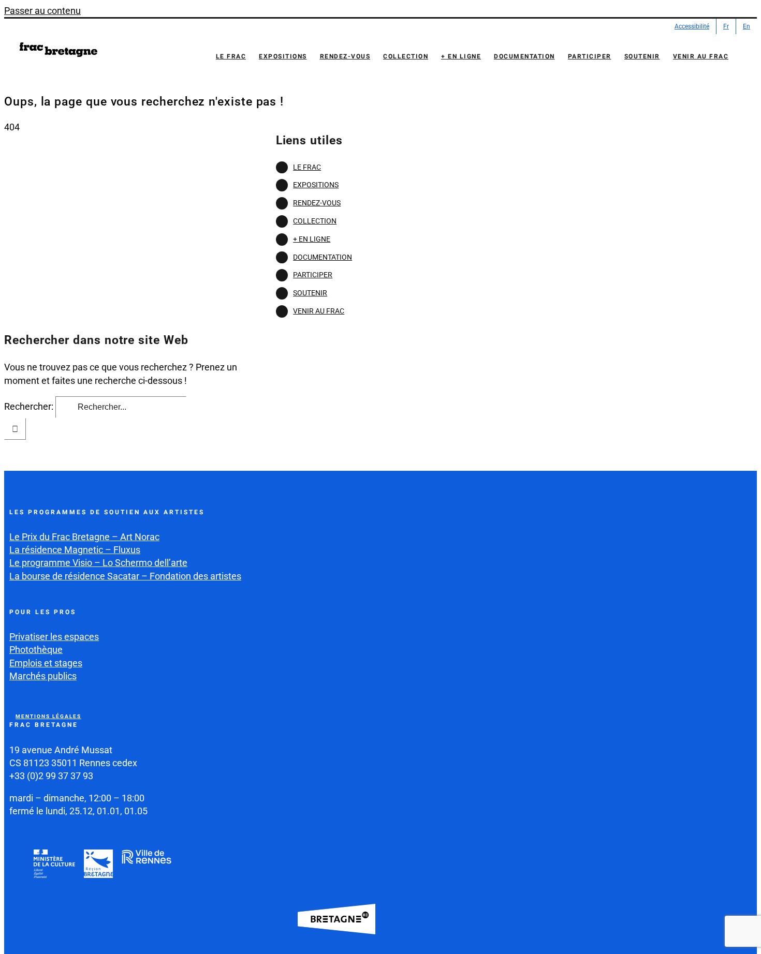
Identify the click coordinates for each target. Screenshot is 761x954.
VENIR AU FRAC (318, 311)
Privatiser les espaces (54, 636)
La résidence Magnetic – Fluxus (74, 549)
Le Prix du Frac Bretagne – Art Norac (84, 536)
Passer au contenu (42, 10)
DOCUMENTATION (322, 257)
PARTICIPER (312, 275)
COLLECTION (314, 221)
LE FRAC (307, 167)
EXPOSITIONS (316, 185)
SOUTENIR (310, 293)
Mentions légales (48, 716)
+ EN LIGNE (311, 239)
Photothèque (36, 649)
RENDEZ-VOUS (317, 203)
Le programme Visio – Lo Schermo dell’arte (98, 562)
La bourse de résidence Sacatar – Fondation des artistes (125, 576)
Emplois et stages (45, 663)
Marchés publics (43, 675)
